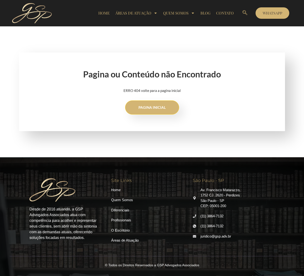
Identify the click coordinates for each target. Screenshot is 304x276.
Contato (225, 12)
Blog (205, 12)
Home (104, 12)
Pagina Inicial (152, 107)
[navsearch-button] (245, 13)
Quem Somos (176, 12)
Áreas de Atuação (133, 12)
